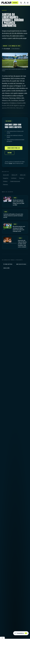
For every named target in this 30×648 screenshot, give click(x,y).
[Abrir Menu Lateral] (28, 3)
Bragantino (5, 178)
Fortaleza (5, 181)
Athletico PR (14, 175)
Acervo (4, 10)
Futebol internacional (15, 181)
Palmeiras (5, 184)
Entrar (10, 153)
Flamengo (21, 178)
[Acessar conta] (25, 3)
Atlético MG (22, 175)
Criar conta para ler (13, 148)
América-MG (6, 175)
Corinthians (13, 178)
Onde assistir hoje (21, 264)
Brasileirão (6, 268)
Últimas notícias (7, 264)
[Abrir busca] (21, 2)
